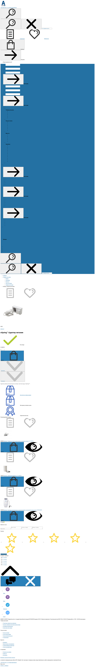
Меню (23, 73)
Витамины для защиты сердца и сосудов (17, 147)
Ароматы (10, 122)
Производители (6, 246)
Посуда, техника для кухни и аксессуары (16, 114)
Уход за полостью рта (13, 128)
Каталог (24, 94)
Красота (7, 131)
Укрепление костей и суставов (14, 156)
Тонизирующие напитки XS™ (14, 155)
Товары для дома (9, 108)
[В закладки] (29, 297)
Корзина (22, 49)
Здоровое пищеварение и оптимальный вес (17, 150)
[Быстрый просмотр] (33, 451)
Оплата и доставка (7, 248)
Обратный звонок (13, 7)
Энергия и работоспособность (14, 161)
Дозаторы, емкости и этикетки (14, 111)
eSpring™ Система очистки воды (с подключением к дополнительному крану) (20, 510)
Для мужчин (11, 124)
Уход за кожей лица (12, 141)
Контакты (5, 251)
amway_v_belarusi (4, 665)
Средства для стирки (12, 117)
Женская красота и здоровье (14, 148)
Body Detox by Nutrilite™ (13, 145)
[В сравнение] (10, 297)
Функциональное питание (13, 158)
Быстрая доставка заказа (25, 395)
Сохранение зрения (12, 153)
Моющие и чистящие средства (14, 113)
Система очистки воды (13, 116)
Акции (7, 106)
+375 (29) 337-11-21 (5, 7)
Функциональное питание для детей (16, 159)
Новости (7, 162)
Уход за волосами (12, 127)
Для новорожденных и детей (14, 125)
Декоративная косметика (13, 139)
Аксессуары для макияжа (13, 134)
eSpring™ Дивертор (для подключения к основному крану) (16, 441)
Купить (2, 360)
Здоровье (8, 142)
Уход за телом (9, 119)
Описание (3, 370)
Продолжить (3, 554)
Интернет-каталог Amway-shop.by (8, 657)
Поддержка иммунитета (13, 151)
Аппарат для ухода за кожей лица (15, 136)
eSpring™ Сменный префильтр (10, 475)
